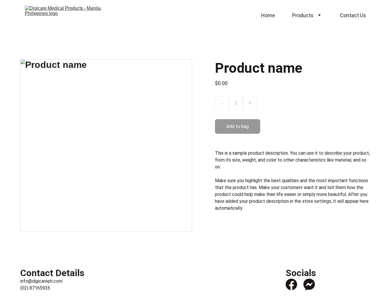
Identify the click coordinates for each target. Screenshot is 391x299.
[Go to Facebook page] (291, 284)
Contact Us (353, 15)
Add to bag (237, 126)
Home (268, 15)
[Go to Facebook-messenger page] (309, 284)
